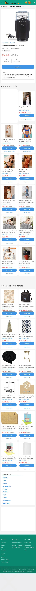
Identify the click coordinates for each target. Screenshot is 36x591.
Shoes (5, 483)
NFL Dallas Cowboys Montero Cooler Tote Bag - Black (26, 306)
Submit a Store (28, 545)
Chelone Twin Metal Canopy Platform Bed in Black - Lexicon (8, 397)
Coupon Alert (27, 542)
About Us (3, 557)
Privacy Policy (5, 559)
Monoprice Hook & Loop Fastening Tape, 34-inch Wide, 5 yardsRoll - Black (9, 367)
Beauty (5, 489)
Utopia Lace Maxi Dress (26, 107)
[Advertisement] (9, 106)
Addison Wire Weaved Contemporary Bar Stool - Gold (26, 367)
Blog (2, 547)
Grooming (6, 503)
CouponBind (32, 569)
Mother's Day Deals (17, 545)
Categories (4, 542)
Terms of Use (4, 562)
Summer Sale (16, 547)
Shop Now (18, 67)
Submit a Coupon (29, 547)
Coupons (3, 550)
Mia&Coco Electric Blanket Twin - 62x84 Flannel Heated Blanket (26, 232)
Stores (3, 545)
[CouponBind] (13, 2)
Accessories (7, 486)
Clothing (5, 477)
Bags (4, 480)
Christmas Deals (16, 542)
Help (25, 550)
